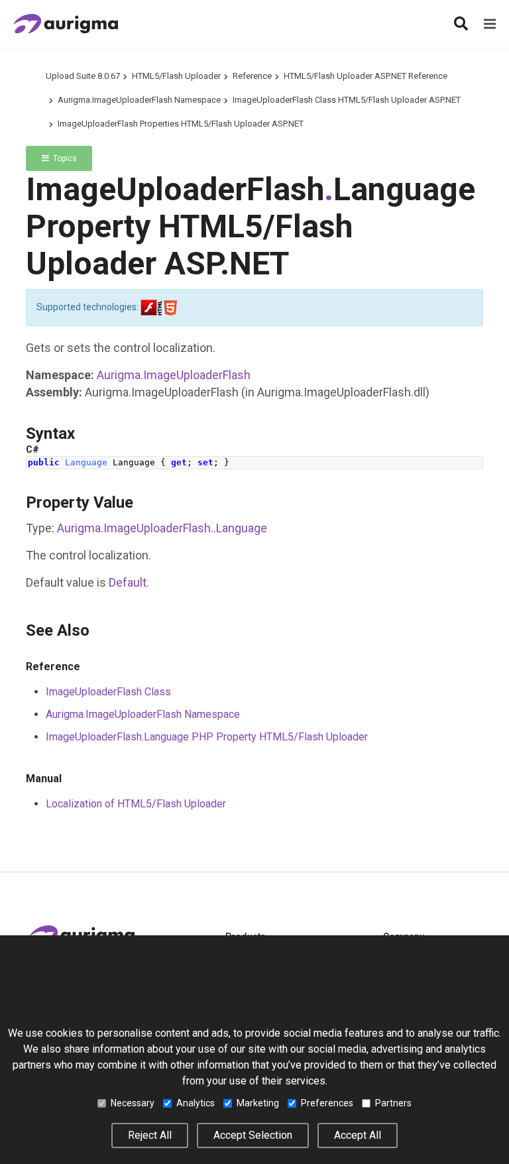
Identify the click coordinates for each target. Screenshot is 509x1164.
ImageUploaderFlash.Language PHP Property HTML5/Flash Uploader (207, 736)
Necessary (132, 1103)
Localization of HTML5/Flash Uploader (136, 803)
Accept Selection (252, 1135)
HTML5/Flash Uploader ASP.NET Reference (365, 76)
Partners (393, 1103)
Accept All (357, 1135)
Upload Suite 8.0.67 (83, 76)
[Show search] (460, 24)
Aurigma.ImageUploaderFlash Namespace (139, 100)
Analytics (195, 1103)
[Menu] (490, 24)
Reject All (150, 1135)
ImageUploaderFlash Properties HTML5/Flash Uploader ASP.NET (181, 124)
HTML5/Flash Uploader (176, 76)
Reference (252, 76)
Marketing (258, 1103)
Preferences (327, 1103)
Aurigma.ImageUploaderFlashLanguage (162, 528)
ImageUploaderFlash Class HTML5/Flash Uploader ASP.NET (347, 100)
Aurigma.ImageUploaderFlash (174, 375)
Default (127, 582)
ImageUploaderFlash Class (108, 691)
